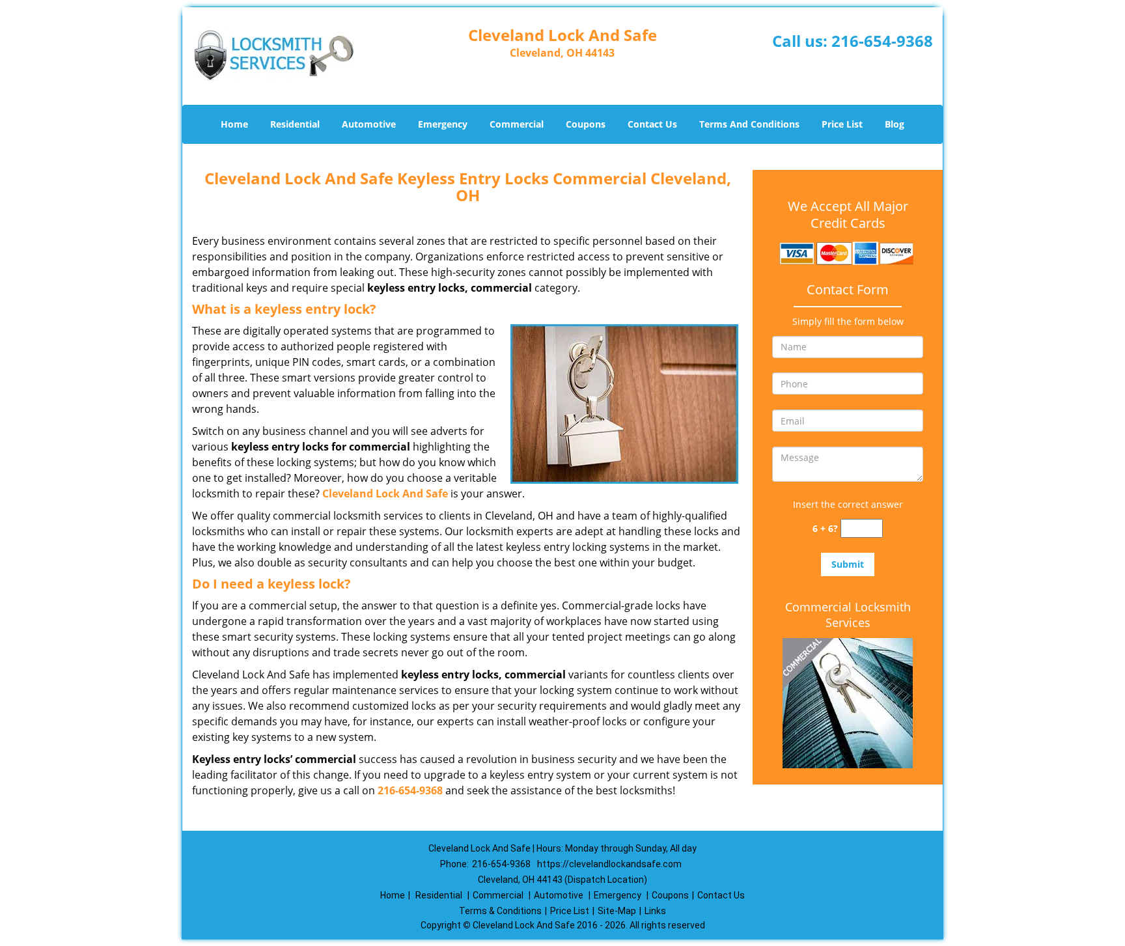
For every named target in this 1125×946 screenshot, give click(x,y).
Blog (894, 124)
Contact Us (652, 124)
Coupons (585, 124)
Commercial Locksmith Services (848, 614)
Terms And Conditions (749, 124)
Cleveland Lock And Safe (385, 493)
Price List (842, 124)
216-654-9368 (882, 40)
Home (234, 124)
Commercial (517, 124)
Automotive (369, 124)
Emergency (442, 124)
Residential (295, 124)
